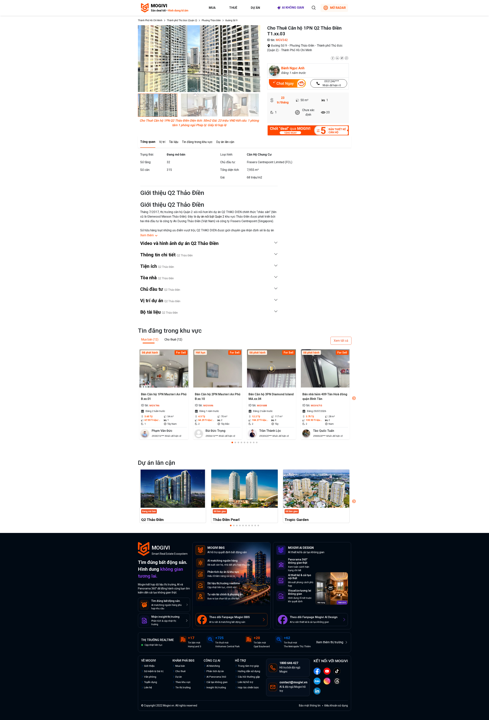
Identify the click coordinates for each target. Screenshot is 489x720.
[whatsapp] (346, 58)
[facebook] (332, 58)
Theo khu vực (182, 682)
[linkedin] (337, 58)
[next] (354, 398)
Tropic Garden (297, 519)
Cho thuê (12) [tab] (173, 339)
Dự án (255, 8)
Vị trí (162, 142)
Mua (212, 8)
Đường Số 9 (231, 20)
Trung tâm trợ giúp (248, 665)
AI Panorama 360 (216, 676)
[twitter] (342, 58)
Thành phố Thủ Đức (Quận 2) (182, 20)
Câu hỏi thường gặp (249, 676)
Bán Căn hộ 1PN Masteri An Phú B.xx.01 (163, 396)
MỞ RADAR (338, 8)
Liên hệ (148, 687)
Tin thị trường (183, 687)
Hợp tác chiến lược (248, 687)
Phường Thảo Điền (211, 20)
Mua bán (180, 665)
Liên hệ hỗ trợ (245, 682)
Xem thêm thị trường (329, 642)
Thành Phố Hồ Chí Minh (150, 20)
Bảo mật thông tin (310, 705)
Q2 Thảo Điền (152, 519)
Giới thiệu (149, 665)
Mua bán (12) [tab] (149, 339)
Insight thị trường (216, 687)
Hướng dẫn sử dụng (249, 671)
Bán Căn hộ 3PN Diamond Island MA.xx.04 (271, 396)
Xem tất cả (341, 340)
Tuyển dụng (150, 682)
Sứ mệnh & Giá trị (153, 671)
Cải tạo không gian (216, 682)
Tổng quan (147, 142)
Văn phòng (150, 676)
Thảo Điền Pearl (226, 519)
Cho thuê (180, 671)
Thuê (233, 8)
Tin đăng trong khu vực (197, 142)
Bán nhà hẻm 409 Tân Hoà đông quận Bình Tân (324, 396)
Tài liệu (173, 142)
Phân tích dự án (215, 671)
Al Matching (213, 665)
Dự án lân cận (225, 142)
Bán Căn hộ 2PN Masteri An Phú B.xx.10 (217, 396)
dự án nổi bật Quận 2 (210, 216)
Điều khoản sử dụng (336, 705)
